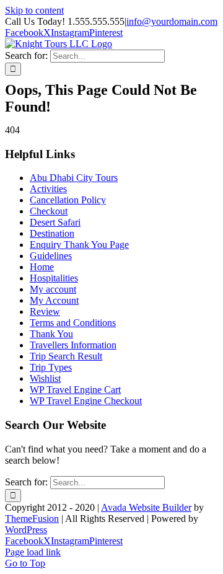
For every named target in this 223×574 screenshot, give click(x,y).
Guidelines (51, 255)
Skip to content (34, 10)
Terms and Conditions (73, 322)
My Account (54, 300)
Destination (52, 233)
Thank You (51, 334)
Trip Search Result (66, 356)
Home (42, 267)
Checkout (49, 211)
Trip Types (51, 367)
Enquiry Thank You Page (79, 244)
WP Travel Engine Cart (75, 389)
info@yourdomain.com (171, 21)
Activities (48, 188)
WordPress (26, 529)
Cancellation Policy (68, 200)
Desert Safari (55, 222)
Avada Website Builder (146, 507)
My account (53, 289)
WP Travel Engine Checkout (86, 400)
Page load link (33, 552)
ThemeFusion (32, 518)
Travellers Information (73, 345)
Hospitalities (54, 278)
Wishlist (45, 378)
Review (45, 311)
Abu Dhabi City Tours (74, 177)
